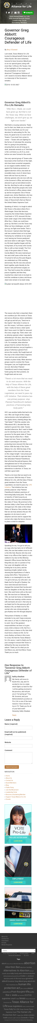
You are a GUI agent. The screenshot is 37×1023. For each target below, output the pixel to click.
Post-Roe (16, 991)
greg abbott (28, 981)
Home (8, 776)
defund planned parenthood (11, 976)
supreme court (9, 998)
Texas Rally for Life (11, 1009)
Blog (7, 785)
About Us (9, 778)
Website (8, 742)
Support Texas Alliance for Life (16, 797)
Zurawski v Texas (27, 1018)
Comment (8, 750)
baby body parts (16, 973)
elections (7, 978)
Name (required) (11, 724)
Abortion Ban (12, 967)
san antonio (20, 995)
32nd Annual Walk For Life (19, 16)
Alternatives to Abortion (16, 970)
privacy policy (24, 953)
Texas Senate (24, 1009)
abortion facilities (26, 967)
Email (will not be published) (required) (15, 733)
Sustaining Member (19, 23)
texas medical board (28, 1006)
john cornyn (23, 988)
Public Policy (10, 787)
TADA (17, 998)
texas (22, 998)
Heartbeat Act (14, 984)
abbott (4, 964)
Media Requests (7, 945)
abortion (29, 963)
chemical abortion (29, 973)
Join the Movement (12, 790)
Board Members (11, 783)
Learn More (18, 841)
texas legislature (15, 1006)
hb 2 (7, 984)
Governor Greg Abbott (16, 981)
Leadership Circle (19, 21)
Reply (14, 715)
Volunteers (5, 940)
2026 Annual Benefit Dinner (19, 18)
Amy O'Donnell (12, 50)
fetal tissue (21, 978)
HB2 (33, 981)
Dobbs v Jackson (27, 976)
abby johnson (10, 963)
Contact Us (9, 780)
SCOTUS (28, 995)
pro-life (25, 991)
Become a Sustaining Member (15, 794)
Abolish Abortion (18, 963)
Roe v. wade (11, 995)
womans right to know (14, 1018)
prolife (32, 992)
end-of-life (14, 978)
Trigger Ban (19, 1015)
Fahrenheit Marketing (26, 1020)
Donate (29, 13)
